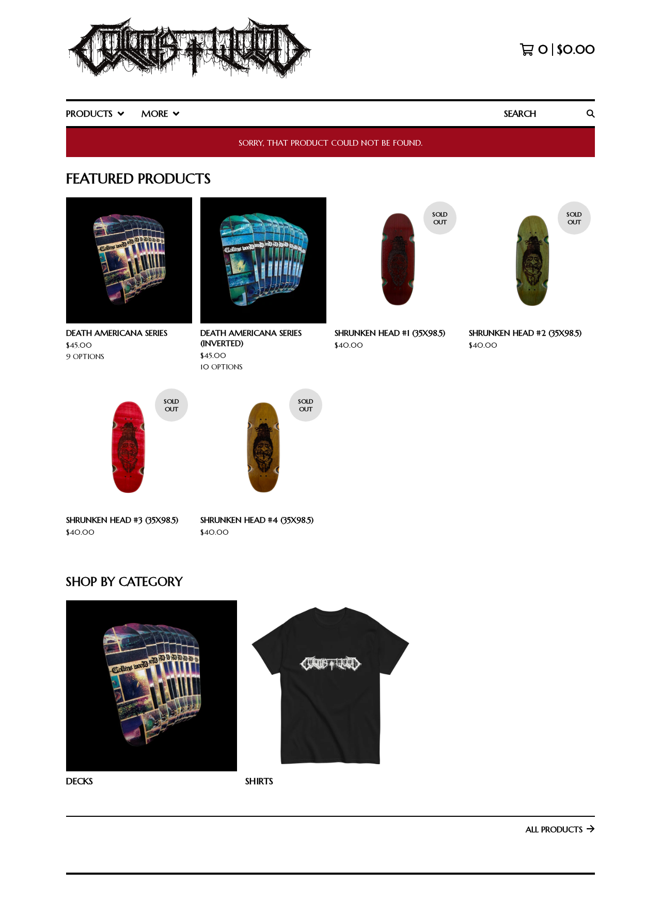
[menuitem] (95, 113)
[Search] (591, 113)
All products (554, 829)
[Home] (189, 49)
